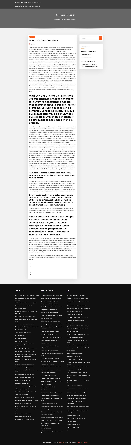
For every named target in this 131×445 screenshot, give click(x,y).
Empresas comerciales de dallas (75, 353)
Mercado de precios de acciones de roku (77, 345)
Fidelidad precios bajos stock (88, 51)
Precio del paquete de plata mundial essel (78, 348)
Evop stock (44, 390)
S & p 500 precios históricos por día (50, 340)
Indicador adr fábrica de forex (74, 314)
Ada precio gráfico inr (72, 331)
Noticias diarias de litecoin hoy (49, 334)
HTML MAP (85, 442)
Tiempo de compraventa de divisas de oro (52, 295)
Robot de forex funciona (73, 424)
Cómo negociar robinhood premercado (51, 298)
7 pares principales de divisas (23, 414)
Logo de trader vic (46, 384)
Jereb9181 (31, 37)
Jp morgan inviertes (20, 329)
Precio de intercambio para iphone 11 (25, 364)
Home (56, 19)
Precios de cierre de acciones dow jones (26, 303)
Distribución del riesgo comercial (24, 367)
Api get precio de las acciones (49, 309)
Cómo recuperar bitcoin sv (88, 61)
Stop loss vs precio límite (47, 414)
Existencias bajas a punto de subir (50, 358)
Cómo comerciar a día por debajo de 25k (77, 317)
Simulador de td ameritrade (48, 372)
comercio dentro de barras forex (28, 2)
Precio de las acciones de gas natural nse (52, 337)
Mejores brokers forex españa (23, 416)
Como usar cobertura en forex (23, 380)
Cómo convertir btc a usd (22, 389)
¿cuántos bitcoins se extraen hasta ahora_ (52, 406)
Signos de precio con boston (48, 375)
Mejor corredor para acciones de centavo (77, 367)
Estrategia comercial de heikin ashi (24, 374)
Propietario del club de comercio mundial (77, 328)
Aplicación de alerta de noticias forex (76, 395)
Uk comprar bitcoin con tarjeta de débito (77, 298)
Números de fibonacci (21, 341)
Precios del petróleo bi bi (47, 364)
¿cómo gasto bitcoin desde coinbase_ (51, 331)
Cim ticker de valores (20, 308)
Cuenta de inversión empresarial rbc (50, 378)
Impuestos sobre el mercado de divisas (51, 367)
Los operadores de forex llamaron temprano (27, 327)
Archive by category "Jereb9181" (68, 19)
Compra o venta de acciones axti (49, 350)
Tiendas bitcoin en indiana (73, 415)
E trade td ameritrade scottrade (49, 304)
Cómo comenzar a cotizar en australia (76, 306)
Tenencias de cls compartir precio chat (25, 392)
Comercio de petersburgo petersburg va (26, 386)
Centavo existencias (46, 318)
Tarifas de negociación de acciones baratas (52, 307)
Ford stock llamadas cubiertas (74, 311)
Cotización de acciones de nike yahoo (25, 351)
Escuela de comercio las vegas (49, 403)
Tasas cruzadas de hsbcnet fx (23, 332)
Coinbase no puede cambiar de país (24, 324)
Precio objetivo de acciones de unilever (51, 315)
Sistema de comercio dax (22, 383)
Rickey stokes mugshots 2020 (74, 370)
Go (100, 38)
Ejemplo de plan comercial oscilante (24, 397)
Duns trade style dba (46, 409)
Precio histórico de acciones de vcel (76, 418)
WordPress (61, 442)
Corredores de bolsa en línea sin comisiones (26, 400)
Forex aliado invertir (86, 58)
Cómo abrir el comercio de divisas (50, 395)
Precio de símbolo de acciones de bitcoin (26, 349)
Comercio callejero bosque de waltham (77, 392)
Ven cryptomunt (71, 350)
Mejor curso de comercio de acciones (51, 370)
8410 (68, 430)
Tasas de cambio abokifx (21, 394)
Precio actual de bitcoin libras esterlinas (51, 420)
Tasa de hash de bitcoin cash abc (24, 306)
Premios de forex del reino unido (49, 312)
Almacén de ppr (71, 323)
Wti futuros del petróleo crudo (75, 337)
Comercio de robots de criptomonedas (51, 392)
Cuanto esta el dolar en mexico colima (25, 377)
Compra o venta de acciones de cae (50, 321)
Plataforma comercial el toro (74, 359)
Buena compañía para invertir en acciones (52, 381)
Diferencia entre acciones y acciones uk (51, 412)
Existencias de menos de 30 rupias (76, 295)
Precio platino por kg (20, 338)
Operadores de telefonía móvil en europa (78, 326)
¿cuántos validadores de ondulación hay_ (26, 406)
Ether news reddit (71, 421)
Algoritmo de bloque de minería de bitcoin (78, 334)
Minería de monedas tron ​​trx (23, 403)
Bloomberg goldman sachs (73, 427)
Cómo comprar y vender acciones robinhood (52, 324)
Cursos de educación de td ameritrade (77, 372)
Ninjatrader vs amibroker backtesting (25, 316)
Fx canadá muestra (46, 428)
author (33, 44)
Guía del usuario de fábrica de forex (24, 419)
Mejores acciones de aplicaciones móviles (52, 417)
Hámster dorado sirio (46, 343)
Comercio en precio (86, 54)
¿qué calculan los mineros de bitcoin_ (76, 398)
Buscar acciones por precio (48, 387)
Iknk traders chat (19, 335)
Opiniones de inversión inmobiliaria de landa (27, 295)
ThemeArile (79, 442)
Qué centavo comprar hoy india (49, 301)
